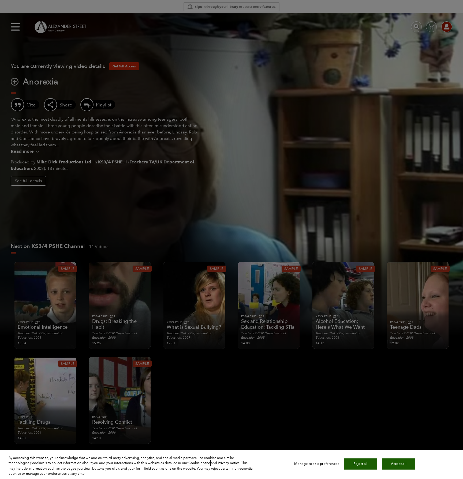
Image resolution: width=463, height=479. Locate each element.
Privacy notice (229, 463)
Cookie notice (199, 463)
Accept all (398, 463)
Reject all (360, 463)
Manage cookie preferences (316, 463)
